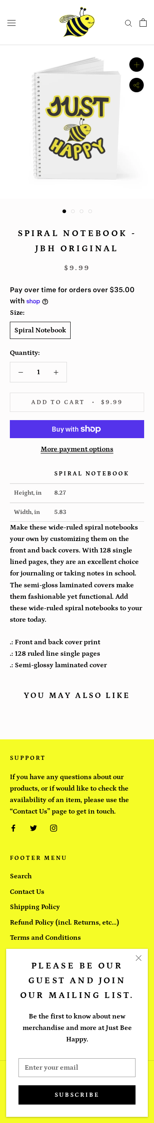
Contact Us (27, 892)
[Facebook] (13, 827)
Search (21, 876)
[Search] (128, 22)
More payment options (77, 449)
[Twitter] (33, 827)
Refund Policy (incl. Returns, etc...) (64, 922)
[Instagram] (53, 827)
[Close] (139, 958)
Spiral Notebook (40, 330)
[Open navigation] (11, 22)
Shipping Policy (35, 907)
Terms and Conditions (45, 938)
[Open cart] (143, 22)
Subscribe (77, 1094)
